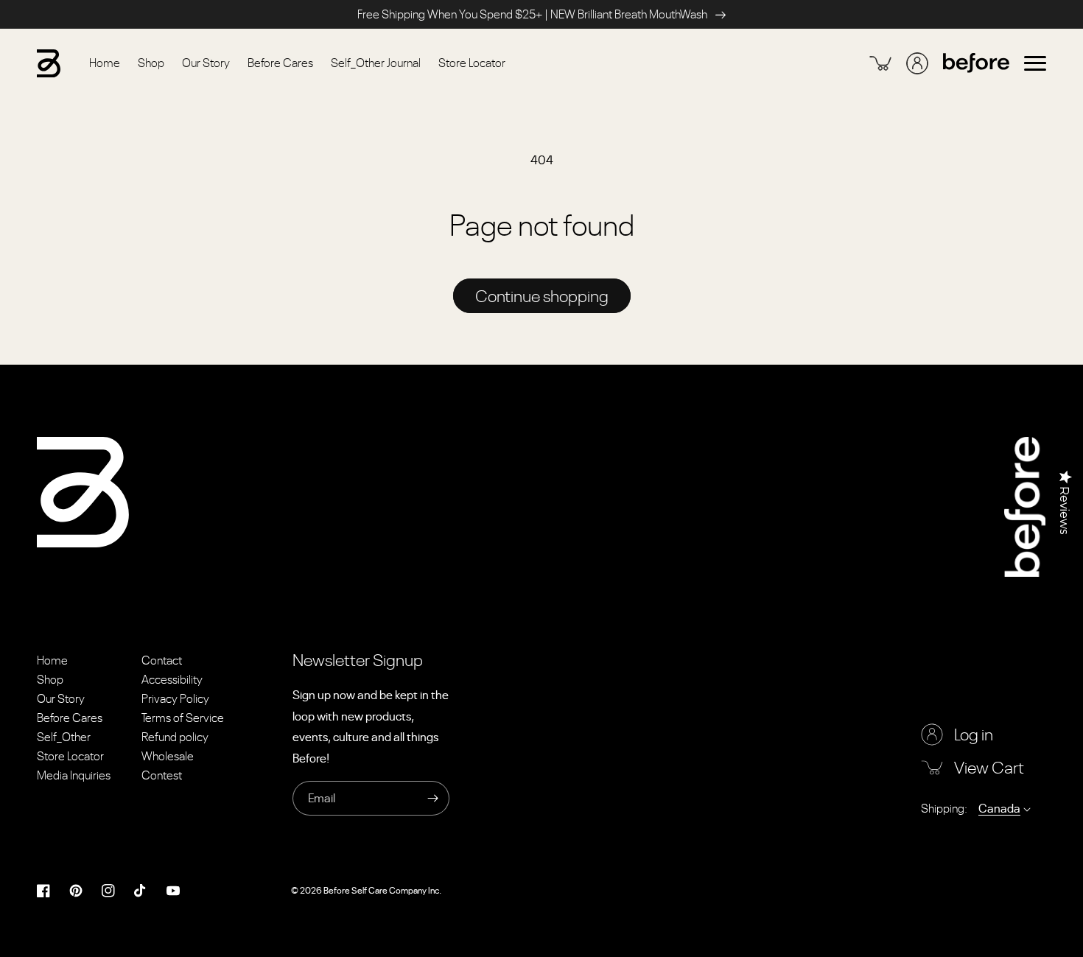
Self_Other (64, 736)
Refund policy (174, 736)
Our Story (61, 698)
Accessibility (172, 679)
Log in (973, 734)
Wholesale (167, 756)
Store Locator (70, 756)
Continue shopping (542, 295)
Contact (161, 660)
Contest (161, 775)
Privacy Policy (175, 698)
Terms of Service (182, 717)
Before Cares (69, 717)
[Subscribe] (432, 798)
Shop (50, 679)
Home (52, 660)
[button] (1035, 63)
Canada (999, 808)
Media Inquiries (74, 775)
